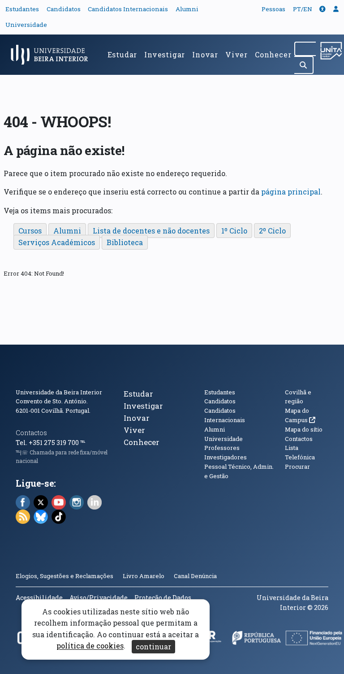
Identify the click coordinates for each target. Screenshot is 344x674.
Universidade (26, 25)
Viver (236, 54)
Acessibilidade (39, 597)
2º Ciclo (272, 230)
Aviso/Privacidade (98, 597)
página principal (291, 191)
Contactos (31, 432)
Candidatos (64, 9)
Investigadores (225, 457)
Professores (222, 448)
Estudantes (22, 9)
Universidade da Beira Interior (59, 392)
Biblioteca (125, 242)
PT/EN (302, 9)
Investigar (164, 54)
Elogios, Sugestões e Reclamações (64, 576)
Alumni (187, 9)
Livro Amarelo (144, 576)
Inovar (205, 54)
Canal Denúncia (195, 576)
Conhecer (273, 54)
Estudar (123, 54)
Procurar (297, 466)
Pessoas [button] (273, 9)
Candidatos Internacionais (128, 9)
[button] (322, 9)
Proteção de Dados (162, 597)
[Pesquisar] (304, 65)
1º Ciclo (234, 230)
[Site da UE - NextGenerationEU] (314, 640)
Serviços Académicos (56, 242)
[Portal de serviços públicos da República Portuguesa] (256, 640)
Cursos (30, 230)
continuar (153, 646)
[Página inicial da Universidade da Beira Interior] (52, 54)
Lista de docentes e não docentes (151, 230)
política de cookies (90, 646)
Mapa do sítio (303, 429)
